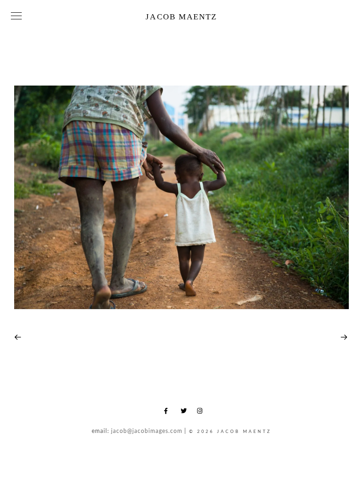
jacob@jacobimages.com (146, 431)
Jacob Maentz (181, 16)
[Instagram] (202, 412)
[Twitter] (185, 412)
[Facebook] (168, 412)
